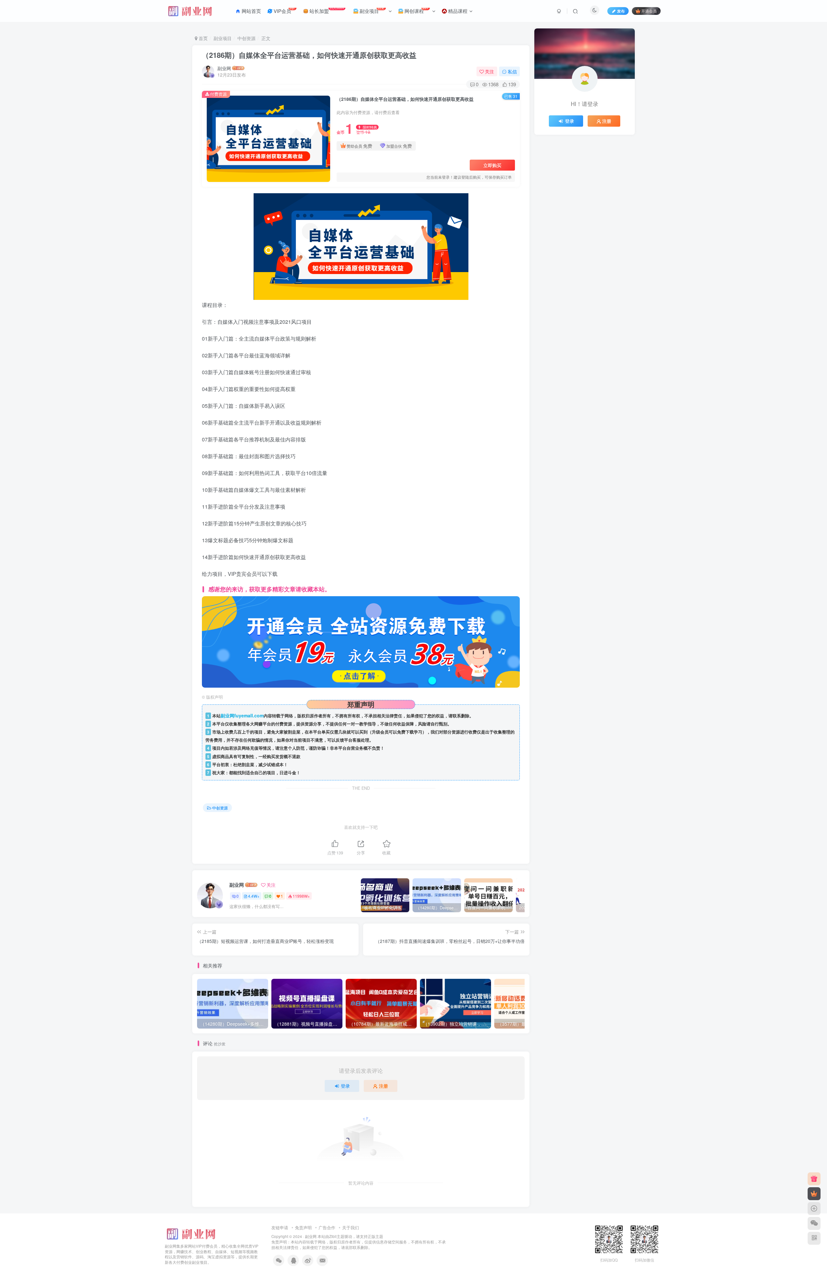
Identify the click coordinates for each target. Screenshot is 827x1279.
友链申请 (279, 1227)
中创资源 (246, 38)
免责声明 (303, 1227)
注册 (383, 1086)
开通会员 (649, 11)
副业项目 (223, 38)
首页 (202, 38)
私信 (512, 71)
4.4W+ (253, 896)
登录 (345, 1086)
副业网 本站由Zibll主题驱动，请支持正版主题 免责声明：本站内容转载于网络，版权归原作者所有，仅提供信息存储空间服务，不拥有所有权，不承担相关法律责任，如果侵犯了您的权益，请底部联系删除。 (358, 1242)
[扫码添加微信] (814, 1223)
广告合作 (327, 1227)
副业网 (224, 68)
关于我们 (350, 1227)
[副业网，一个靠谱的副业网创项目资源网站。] (190, 1233)
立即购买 (492, 165)
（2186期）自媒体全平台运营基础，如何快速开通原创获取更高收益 (309, 55)
